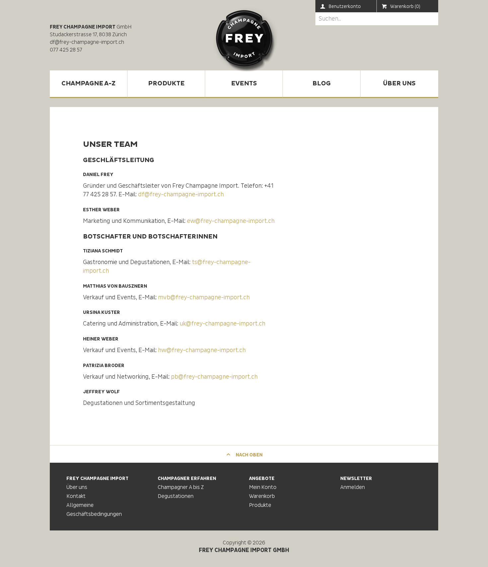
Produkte (166, 83)
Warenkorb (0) (405, 6)
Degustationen (176, 496)
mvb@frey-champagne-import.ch (204, 297)
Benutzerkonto (345, 6)
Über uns (399, 83)
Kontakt (76, 496)
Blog (321, 83)
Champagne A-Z (88, 83)
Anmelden (352, 487)
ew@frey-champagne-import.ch (231, 221)
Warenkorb (262, 496)
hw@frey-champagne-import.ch (202, 350)
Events (244, 83)
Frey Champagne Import (244, 38)
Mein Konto (263, 487)
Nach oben (249, 455)
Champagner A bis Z (181, 487)
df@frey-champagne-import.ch (181, 194)
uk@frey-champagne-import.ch (222, 324)
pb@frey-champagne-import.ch (214, 377)
